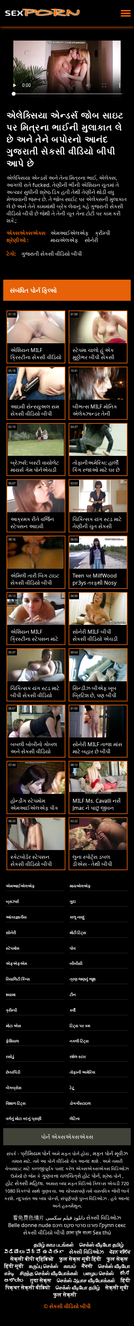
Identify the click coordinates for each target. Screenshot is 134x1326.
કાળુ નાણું (77, 917)
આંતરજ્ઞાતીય (16, 917)
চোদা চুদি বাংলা (78, 1232)
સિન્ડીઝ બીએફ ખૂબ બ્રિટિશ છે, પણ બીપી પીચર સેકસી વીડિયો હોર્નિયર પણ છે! (94, 699)
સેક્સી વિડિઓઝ (103, 1217)
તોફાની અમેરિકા (82, 1072)
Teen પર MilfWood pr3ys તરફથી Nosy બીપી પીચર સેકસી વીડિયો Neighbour (95, 586)
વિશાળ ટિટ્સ (16, 1103)
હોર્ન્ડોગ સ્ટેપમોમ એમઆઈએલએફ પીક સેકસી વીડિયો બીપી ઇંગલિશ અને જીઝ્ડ (34, 811)
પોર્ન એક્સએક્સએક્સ (67, 1136)
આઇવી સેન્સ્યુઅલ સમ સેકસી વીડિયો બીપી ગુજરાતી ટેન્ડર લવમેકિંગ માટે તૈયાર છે (34, 417)
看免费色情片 (28, 1217)
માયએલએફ (64, 240)
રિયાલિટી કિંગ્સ (18, 979)
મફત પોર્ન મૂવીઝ (110, 1153)
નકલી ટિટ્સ (79, 1041)
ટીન (73, 994)
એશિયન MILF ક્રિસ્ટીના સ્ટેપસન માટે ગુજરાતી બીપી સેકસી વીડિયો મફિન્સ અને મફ (35, 642)
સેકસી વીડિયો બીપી (44, 1232)
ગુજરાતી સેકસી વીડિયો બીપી (51, 253)
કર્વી (72, 1010)
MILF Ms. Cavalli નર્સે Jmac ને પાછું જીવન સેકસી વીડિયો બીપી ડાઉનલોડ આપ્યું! (97, 811)
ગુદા (73, 901)
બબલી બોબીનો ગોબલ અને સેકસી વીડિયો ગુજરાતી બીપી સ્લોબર (33, 751)
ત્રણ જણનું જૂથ (83, 979)
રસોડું (10, 1056)
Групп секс (112, 1225)
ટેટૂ (72, 1087)
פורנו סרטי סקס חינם (75, 1225)
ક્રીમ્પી (102, 233)
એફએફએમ (16, 963)
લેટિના (75, 1118)
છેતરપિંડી (13, 1072)
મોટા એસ (13, 1025)
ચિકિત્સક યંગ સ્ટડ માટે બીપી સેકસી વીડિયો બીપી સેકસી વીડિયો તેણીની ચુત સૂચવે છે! (35, 699)
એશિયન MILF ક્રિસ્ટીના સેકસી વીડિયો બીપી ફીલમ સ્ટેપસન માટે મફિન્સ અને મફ (35, 361)
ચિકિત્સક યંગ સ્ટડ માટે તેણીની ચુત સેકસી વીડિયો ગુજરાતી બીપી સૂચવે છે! (97, 530)
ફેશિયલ (12, 1041)
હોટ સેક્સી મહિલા (24, 1183)
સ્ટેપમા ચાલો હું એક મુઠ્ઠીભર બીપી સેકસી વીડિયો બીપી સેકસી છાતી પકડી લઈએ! (93, 361)
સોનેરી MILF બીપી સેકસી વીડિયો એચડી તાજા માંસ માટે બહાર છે (97, 639)
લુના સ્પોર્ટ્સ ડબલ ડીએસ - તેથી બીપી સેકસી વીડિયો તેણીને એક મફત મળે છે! (95, 867)
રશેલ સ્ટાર (78, 1056)
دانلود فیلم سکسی (65, 1217)
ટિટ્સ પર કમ (80, 1025)
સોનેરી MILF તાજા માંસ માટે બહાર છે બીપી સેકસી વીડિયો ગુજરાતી (97, 751)
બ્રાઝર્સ (12, 901)
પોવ (72, 948)
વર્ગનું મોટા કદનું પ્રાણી (23, 1118)
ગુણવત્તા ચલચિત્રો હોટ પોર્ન (71, 1175)
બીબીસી (76, 963)
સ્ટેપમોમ (12, 948)
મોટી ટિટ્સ (78, 932)
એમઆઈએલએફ (69, 233)
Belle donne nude (29, 1225)
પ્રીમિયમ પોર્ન (35, 1153)
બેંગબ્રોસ (13, 1087)
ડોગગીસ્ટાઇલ (80, 1103)
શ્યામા (11, 994)
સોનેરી (91, 240)
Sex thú (102, 1232)
